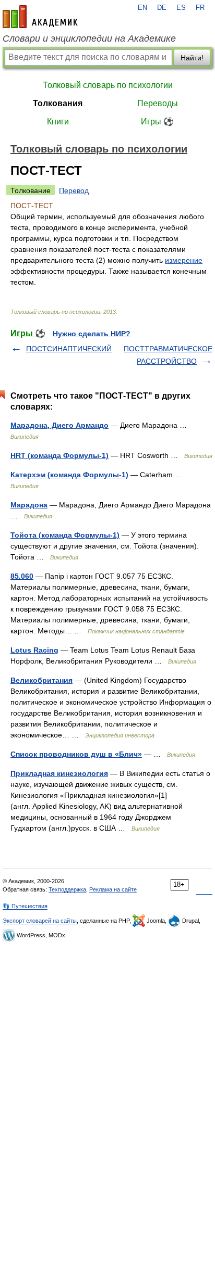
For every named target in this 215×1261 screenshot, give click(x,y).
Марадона (28, 505)
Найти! (192, 58)
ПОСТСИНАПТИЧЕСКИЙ (69, 349)
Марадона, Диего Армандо (59, 425)
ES (181, 7)
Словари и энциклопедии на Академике (89, 38)
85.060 (21, 576)
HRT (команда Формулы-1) (59, 455)
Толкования (57, 103)
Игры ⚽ (157, 121)
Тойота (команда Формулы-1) (65, 535)
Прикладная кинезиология (59, 773)
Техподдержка (67, 889)
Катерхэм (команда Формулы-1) (69, 474)
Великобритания (41, 680)
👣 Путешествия (25, 906)
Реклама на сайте (113, 889)
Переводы (157, 103)
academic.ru (40, 16)
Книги (58, 121)
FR (200, 7)
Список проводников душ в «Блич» (76, 754)
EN (142, 7)
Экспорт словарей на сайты (40, 921)
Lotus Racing (34, 650)
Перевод (74, 190)
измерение (183, 260)
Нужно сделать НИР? (91, 333)
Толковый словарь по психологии (108, 85)
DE (161, 7)
